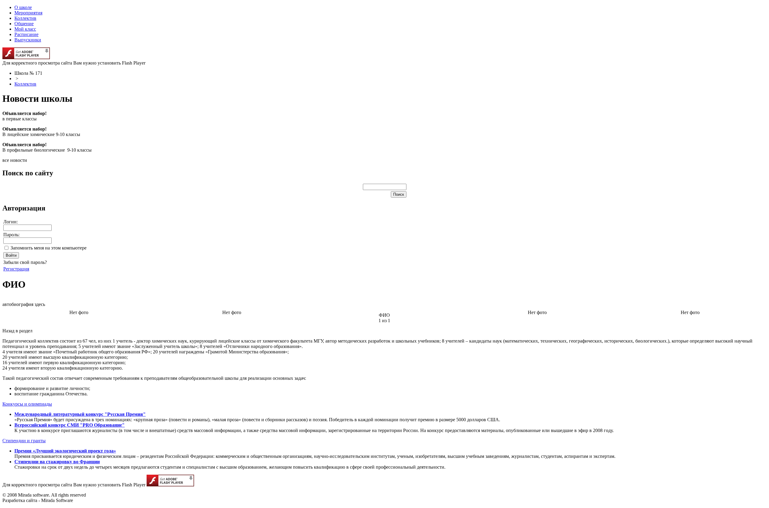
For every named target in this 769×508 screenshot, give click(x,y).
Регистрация (16, 268)
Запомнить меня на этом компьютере (49, 247)
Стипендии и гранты (24, 440)
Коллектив (25, 83)
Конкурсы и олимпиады (27, 404)
